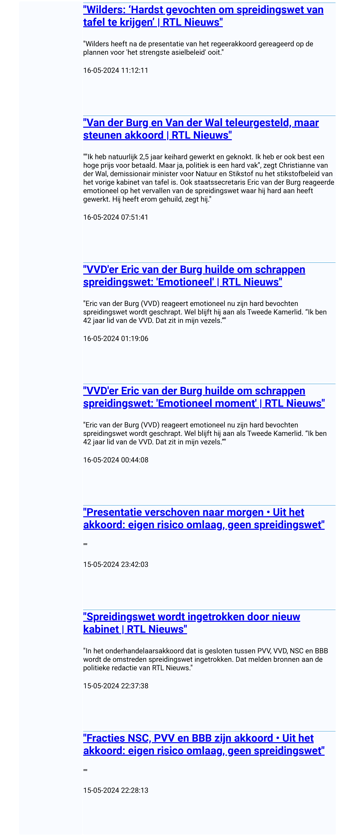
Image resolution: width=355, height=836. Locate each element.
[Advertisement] (166, 94)
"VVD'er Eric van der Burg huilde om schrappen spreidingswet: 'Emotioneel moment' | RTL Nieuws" (204, 396)
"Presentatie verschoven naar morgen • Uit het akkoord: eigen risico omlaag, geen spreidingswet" (204, 518)
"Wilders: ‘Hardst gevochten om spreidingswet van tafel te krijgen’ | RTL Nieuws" (203, 15)
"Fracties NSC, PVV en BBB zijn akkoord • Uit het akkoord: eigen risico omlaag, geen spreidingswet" (204, 744)
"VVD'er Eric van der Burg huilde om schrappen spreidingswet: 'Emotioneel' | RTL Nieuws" (194, 275)
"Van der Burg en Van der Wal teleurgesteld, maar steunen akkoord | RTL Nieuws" (201, 128)
